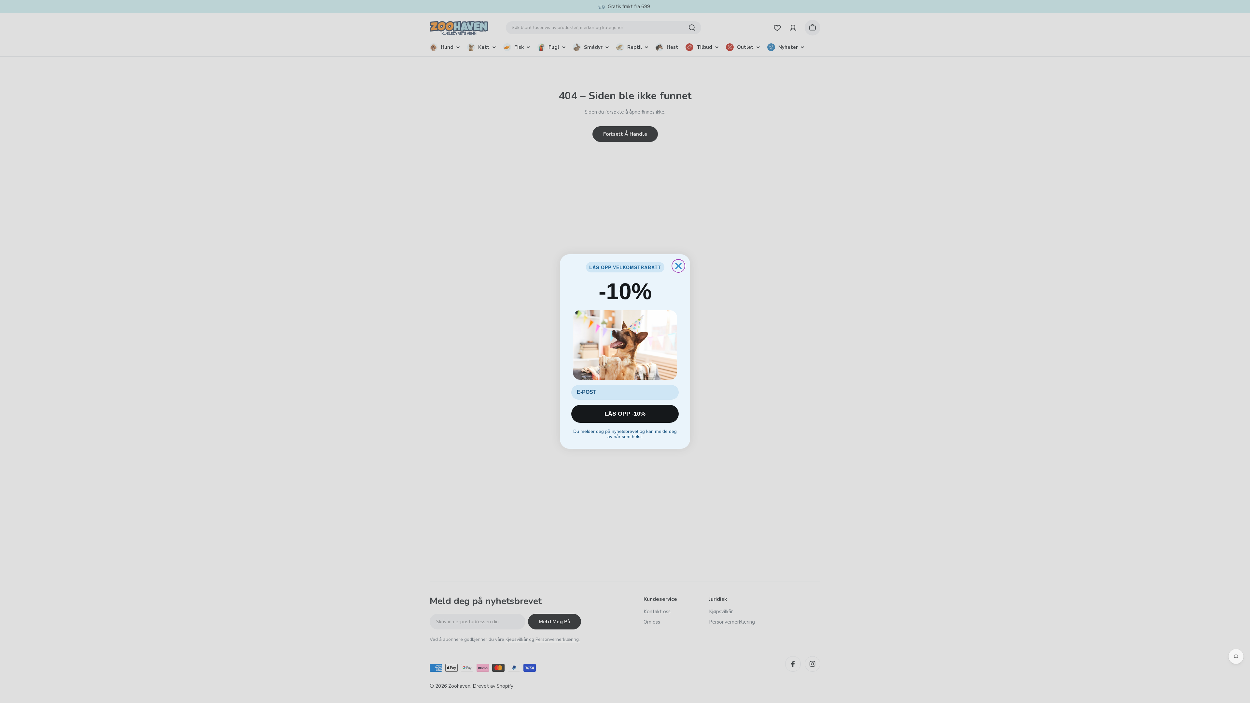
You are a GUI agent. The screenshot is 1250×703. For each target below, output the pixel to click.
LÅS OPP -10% (625, 413)
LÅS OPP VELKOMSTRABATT (625, 267)
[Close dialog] (678, 265)
